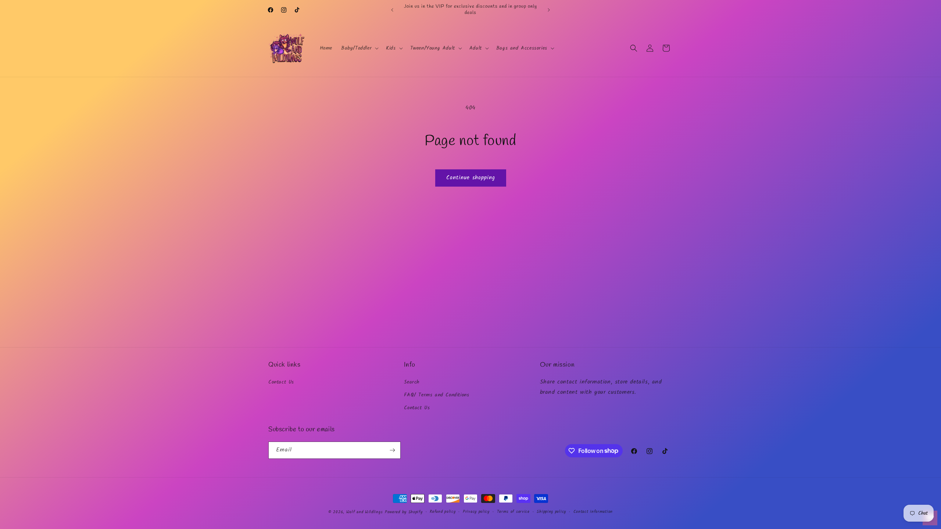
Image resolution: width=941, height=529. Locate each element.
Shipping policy (551, 511)
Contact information (593, 511)
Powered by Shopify (404, 512)
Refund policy (442, 511)
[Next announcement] (549, 10)
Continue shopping (470, 177)
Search (412, 382)
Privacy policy (476, 511)
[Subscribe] (392, 450)
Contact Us (281, 382)
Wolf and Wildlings (364, 512)
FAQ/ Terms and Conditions (436, 395)
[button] (359, 48)
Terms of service (513, 511)
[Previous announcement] (392, 10)
